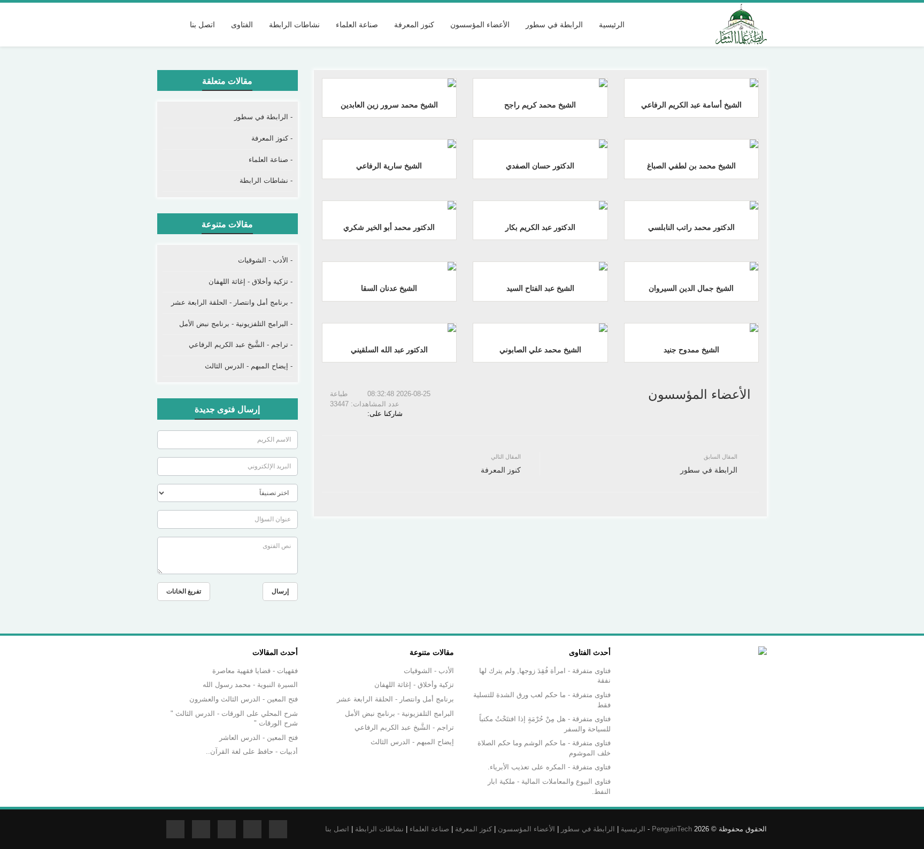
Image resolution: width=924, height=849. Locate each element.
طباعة (340, 394)
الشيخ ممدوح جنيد (691, 349)
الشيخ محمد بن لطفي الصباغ (691, 165)
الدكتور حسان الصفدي (540, 165)
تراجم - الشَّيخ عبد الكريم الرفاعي (404, 727)
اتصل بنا (202, 24)
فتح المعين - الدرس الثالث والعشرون (243, 699)
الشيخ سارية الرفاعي (389, 165)
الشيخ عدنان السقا (389, 288)
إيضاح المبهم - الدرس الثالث (412, 742)
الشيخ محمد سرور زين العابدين (389, 105)
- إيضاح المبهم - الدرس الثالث (248, 366)
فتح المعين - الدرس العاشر (258, 738)
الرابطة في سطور (588, 829)
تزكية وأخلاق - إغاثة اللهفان (414, 685)
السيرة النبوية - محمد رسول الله (250, 685)
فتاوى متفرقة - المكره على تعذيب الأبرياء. (549, 767)
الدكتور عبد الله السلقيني (389, 349)
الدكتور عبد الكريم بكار (540, 227)
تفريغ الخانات (183, 591)
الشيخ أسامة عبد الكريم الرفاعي (691, 105)
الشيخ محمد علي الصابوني (540, 349)
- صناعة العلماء (270, 160)
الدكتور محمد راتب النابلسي (691, 227)
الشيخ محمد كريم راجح (540, 105)
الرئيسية (612, 24)
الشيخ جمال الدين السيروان (691, 288)
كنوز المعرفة (473, 829)
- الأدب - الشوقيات (265, 260)
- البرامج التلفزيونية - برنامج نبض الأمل (235, 324)
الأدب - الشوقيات (429, 671)
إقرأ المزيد (689, 82)
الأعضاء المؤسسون (526, 829)
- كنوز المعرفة (271, 138)
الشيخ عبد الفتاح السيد (540, 288)
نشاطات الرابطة (379, 829)
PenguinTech (672, 829)
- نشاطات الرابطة (266, 180)
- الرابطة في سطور (263, 117)
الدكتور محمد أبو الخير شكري (389, 227)
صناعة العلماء (429, 829)
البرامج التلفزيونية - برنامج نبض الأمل (399, 713)
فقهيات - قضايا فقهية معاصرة (255, 671)
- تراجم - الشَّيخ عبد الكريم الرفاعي (240, 345)
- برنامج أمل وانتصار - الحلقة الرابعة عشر (231, 302)
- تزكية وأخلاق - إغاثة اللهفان (250, 281)
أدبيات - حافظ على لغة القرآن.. (252, 751)
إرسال (280, 591)
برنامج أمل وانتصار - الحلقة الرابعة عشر (395, 699)
